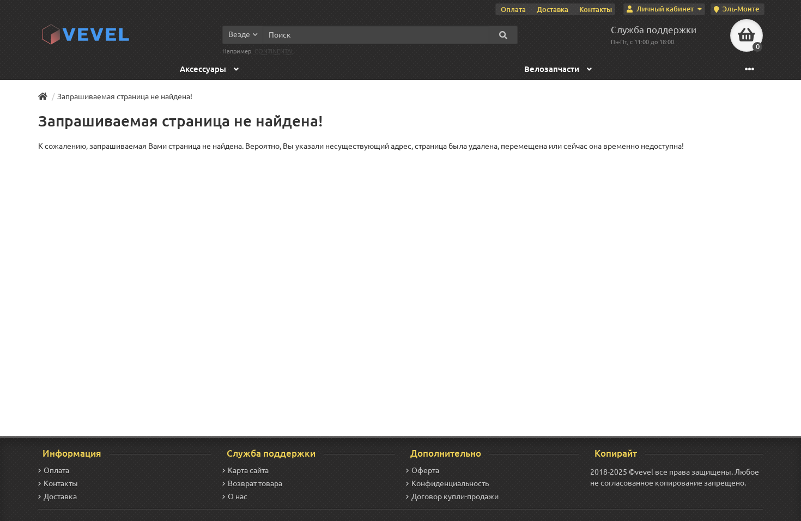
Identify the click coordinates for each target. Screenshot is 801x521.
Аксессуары (204, 69)
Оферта (425, 470)
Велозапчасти (552, 69)
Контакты (595, 9)
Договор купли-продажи (455, 496)
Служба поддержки (653, 30)
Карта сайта (248, 470)
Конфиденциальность (450, 483)
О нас (237, 496)
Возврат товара (255, 483)
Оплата (513, 9)
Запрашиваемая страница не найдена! (124, 96)
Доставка (552, 9)
